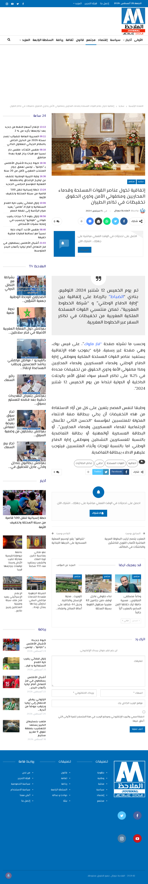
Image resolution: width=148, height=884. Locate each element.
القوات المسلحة (115, 463)
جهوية (100, 773)
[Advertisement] (74, 74)
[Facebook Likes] (137, 821)
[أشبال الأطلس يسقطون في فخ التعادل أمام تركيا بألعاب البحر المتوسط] (11, 682)
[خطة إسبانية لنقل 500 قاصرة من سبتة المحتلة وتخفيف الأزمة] (24, 502)
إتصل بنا (104, 4)
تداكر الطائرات (84, 463)
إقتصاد (103, 40)
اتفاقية (132, 463)
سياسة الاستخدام (20, 790)
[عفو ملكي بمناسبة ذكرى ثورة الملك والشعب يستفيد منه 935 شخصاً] (36, 542)
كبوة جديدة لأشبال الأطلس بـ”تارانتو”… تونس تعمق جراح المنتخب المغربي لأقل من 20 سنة (25, 167)
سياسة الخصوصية (20, 784)
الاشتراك (84, 249)
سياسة (115, 40)
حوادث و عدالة (59, 795)
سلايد (141, 182)
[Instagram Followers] (122, 844)
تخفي (99, 463)
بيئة (65, 801)
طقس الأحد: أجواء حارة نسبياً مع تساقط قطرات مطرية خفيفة (27, 234)
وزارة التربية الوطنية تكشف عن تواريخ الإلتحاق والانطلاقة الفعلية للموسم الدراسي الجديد (25, 180)
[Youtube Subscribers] (137, 844)
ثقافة (69, 40)
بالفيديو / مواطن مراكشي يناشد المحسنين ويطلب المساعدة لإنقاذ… (27, 364)
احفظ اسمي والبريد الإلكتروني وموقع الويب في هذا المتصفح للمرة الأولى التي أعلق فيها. (101, 719)
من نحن (26, 773)
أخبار (129, 40)
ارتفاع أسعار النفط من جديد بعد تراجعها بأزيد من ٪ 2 (25, 129)
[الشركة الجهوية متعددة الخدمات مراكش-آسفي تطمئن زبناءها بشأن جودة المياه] (36, 583)
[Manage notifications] (8, 875)
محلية (101, 784)
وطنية (101, 778)
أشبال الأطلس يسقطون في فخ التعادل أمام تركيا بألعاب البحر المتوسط (24, 247)
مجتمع (91, 40)
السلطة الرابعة (43, 40)
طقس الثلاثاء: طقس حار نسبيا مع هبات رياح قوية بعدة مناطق (27, 154)
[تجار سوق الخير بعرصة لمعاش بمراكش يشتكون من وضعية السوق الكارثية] (31, 420)
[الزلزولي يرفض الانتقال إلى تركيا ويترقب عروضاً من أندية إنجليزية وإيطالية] (11, 704)
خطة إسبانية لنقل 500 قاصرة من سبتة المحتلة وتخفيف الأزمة (26, 194)
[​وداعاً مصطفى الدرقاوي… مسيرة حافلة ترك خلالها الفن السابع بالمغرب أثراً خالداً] (128, 583)
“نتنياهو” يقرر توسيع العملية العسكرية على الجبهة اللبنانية (69, 541)
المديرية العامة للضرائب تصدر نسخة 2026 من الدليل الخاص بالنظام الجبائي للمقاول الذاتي (24, 140)
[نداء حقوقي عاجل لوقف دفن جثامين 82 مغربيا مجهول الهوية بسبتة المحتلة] (98, 583)
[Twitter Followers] (122, 821)
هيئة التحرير (91, 4)
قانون (80, 40)
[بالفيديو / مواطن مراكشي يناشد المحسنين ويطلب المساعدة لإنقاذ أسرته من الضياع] (31, 349)
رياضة (59, 40)
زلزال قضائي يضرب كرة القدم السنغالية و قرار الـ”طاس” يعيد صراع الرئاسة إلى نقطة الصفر (25, 207)
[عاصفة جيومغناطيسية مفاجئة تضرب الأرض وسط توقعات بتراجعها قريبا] (12, 542)
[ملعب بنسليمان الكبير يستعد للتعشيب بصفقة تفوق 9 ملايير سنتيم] (11, 726)
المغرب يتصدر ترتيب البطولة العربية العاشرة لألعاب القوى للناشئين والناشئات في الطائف (125, 543)
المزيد (78, 4)
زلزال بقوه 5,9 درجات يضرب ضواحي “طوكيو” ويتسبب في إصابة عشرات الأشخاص (26, 220)
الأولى (138, 40)
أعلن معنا (25, 795)
